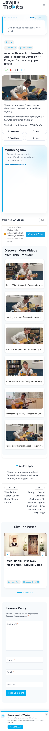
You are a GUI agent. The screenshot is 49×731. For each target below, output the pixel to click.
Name (11, 660)
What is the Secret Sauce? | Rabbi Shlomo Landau (12, 495)
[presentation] (25, 544)
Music (10, 42)
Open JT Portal (15, 727)
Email (10, 672)
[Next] (43, 555)
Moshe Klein (15, 582)
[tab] (19, 592)
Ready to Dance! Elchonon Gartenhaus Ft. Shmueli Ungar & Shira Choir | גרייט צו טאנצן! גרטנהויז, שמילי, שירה (36, 500)
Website (11, 684)
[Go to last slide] (8, 555)
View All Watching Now (35, 18)
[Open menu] (43, 5)
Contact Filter (35, 234)
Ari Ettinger (12, 48)
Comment (12, 624)
